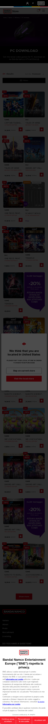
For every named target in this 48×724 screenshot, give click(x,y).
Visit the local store (24, 378)
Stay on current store (24, 370)
